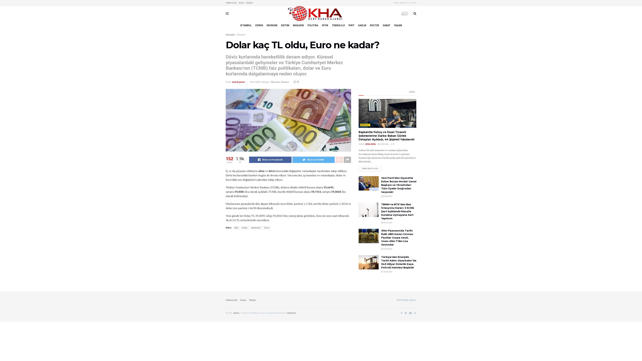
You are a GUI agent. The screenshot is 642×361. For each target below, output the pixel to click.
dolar (245, 228)
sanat (386, 25)
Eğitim (285, 25)
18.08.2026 (387, 272)
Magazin (298, 25)
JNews (236, 313)
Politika (312, 25)
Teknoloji (338, 25)
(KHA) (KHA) (370, 144)
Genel (412, 92)
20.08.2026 (384, 144)
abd (236, 228)
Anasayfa (230, 35)
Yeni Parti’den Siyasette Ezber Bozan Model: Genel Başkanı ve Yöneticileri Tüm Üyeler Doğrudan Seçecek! (398, 185)
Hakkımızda (231, 3)
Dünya (259, 25)
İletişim (249, 3)
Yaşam (398, 25)
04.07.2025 (255, 82)
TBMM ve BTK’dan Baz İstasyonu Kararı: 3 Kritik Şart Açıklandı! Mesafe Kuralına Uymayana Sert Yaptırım (397, 211)
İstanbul (246, 25)
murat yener (238, 82)
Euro (266, 228)
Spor (325, 25)
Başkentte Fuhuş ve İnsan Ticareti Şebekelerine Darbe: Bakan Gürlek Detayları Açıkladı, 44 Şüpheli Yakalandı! (386, 136)
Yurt (351, 25)
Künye (241, 3)
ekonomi (256, 228)
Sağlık (362, 25)
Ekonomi (272, 25)
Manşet (285, 82)
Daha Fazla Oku (370, 168)
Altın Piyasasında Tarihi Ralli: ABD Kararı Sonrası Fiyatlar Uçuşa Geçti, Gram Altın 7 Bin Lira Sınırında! (397, 237)
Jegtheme (291, 313)
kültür (374, 25)
